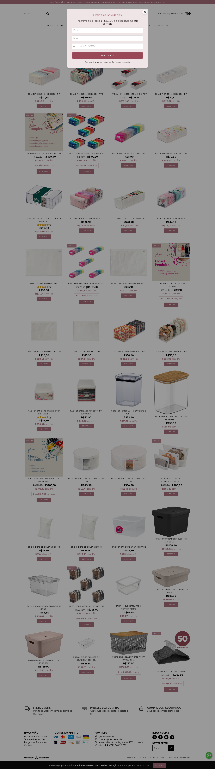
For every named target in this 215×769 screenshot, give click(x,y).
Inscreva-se (107, 55)
